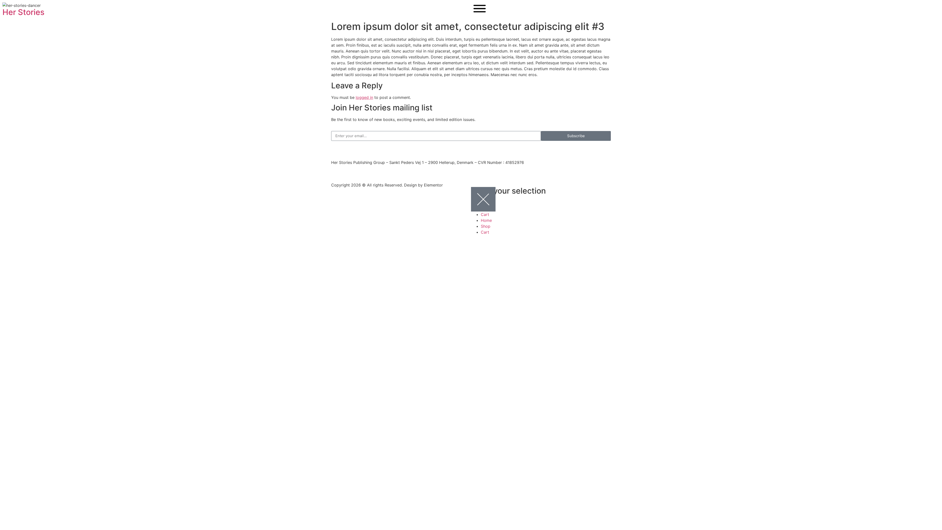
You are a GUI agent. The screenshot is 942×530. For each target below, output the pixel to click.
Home (486, 220)
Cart (485, 214)
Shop (485, 226)
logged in (364, 97)
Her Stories (23, 12)
